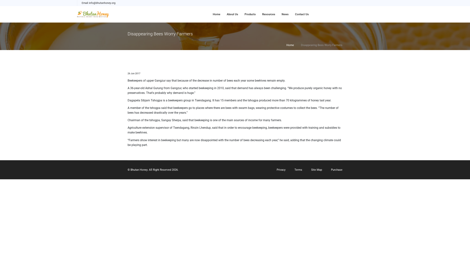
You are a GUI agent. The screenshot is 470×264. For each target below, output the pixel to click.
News (285, 14)
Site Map (316, 169)
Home (216, 14)
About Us (232, 14)
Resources (268, 14)
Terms (298, 169)
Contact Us (302, 14)
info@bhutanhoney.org (102, 2)
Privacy (281, 169)
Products (250, 14)
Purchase (336, 169)
